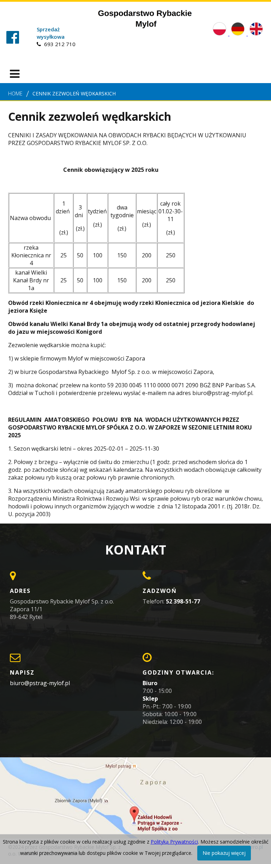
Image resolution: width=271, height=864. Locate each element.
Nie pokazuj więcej (224, 853)
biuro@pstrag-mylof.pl (40, 683)
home (15, 93)
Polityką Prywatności (174, 841)
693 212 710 (59, 44)
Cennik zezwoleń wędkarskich (74, 93)
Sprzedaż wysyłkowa (51, 33)
